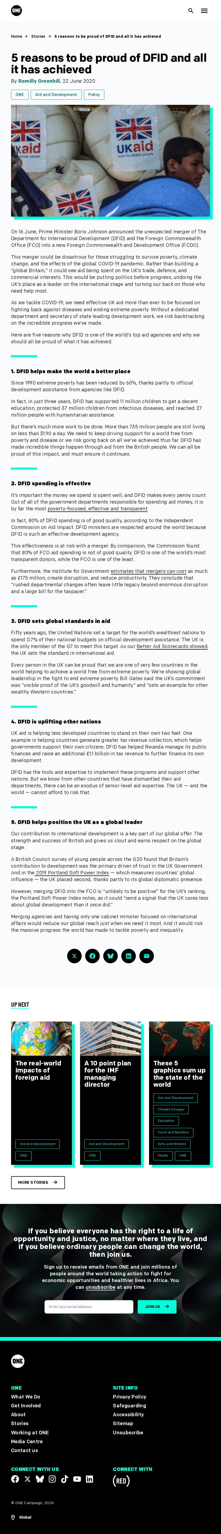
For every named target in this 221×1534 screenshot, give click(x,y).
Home (16, 36)
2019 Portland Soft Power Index (71, 873)
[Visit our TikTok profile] (65, 1479)
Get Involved (26, 1406)
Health (163, 1156)
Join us (152, 1306)
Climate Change (171, 1109)
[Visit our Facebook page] (15, 1479)
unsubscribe (101, 1287)
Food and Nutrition (173, 1132)
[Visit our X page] (27, 1479)
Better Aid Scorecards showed (172, 646)
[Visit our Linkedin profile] (89, 1479)
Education (166, 1121)
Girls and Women (172, 1144)
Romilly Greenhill (39, 81)
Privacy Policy (129, 1397)
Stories (38, 36)
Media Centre (27, 1442)
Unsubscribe (128, 1432)
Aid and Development (56, 94)
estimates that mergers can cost (149, 571)
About (18, 1415)
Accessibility (128, 1415)
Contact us (24, 1450)
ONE (20, 94)
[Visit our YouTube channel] (77, 1479)
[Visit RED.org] (121, 1482)
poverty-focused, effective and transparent (97, 509)
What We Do (25, 1397)
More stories (33, 1182)
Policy (94, 94)
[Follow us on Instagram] (52, 1479)
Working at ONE (30, 1432)
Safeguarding (129, 1406)
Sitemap (123, 1423)
